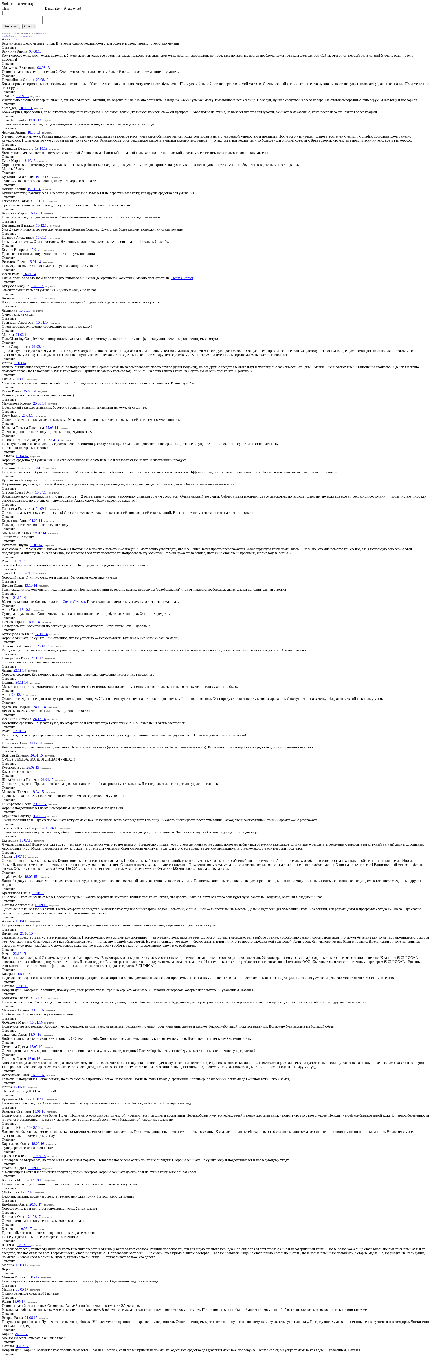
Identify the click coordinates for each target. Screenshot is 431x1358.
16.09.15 (41, 905)
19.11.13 (40, 201)
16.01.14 (29, 274)
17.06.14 (46, 480)
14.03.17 (22, 1265)
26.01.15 (37, 755)
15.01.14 (42, 237)
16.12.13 (36, 213)
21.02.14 (22, 334)
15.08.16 (39, 1111)
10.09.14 (28, 573)
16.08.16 (33, 1127)
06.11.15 (24, 974)
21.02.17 (35, 1216)
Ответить (9, 47)
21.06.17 (31, 1318)
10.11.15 (22, 986)
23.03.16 (38, 1010)
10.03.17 (26, 1229)
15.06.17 (19, 1301)
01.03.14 (38, 347)
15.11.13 (34, 189)
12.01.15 (19, 731)
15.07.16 (39, 1099)
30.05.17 (33, 1277)
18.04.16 (35, 1034)
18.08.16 (38, 1144)
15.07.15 (26, 840)
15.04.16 (37, 1022)
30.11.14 (22, 682)
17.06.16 (20, 1087)
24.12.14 (18, 695)
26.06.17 (21, 1334)
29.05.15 (40, 804)
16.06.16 (34, 1059)
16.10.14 (26, 610)
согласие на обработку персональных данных (24, 34)
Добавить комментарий (20, 4)
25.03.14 (19, 379)
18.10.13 (34, 132)
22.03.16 (40, 998)
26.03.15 (33, 767)
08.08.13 (35, 51)
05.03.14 (20, 363)
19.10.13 (42, 177)
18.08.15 (31, 877)
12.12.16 (27, 1192)
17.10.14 (41, 634)
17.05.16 (36, 1047)
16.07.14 (41, 492)
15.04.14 (53, 440)
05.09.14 (40, 533)
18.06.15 (52, 828)
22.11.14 (37, 658)
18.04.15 (38, 792)
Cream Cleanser (182, 278)
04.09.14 (42, 508)
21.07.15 (20, 856)
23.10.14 (44, 646)
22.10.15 (19, 953)
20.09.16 (34, 1168)
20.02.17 (36, 1204)
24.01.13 (18, 39)
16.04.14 (38, 468)
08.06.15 (39, 816)
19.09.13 (35, 120)
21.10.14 (19, 597)
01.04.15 (47, 779)
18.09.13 (22, 96)
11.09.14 (19, 561)
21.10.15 (26, 933)
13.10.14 (31, 585)
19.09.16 (39, 1156)
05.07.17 (22, 1346)
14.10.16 (37, 1180)
